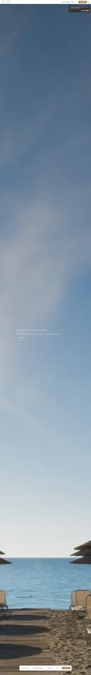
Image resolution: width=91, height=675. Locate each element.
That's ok (87, 10)
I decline (82, 10)
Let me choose (72, 10)
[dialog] (79, 9)
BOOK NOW (82, 1)
